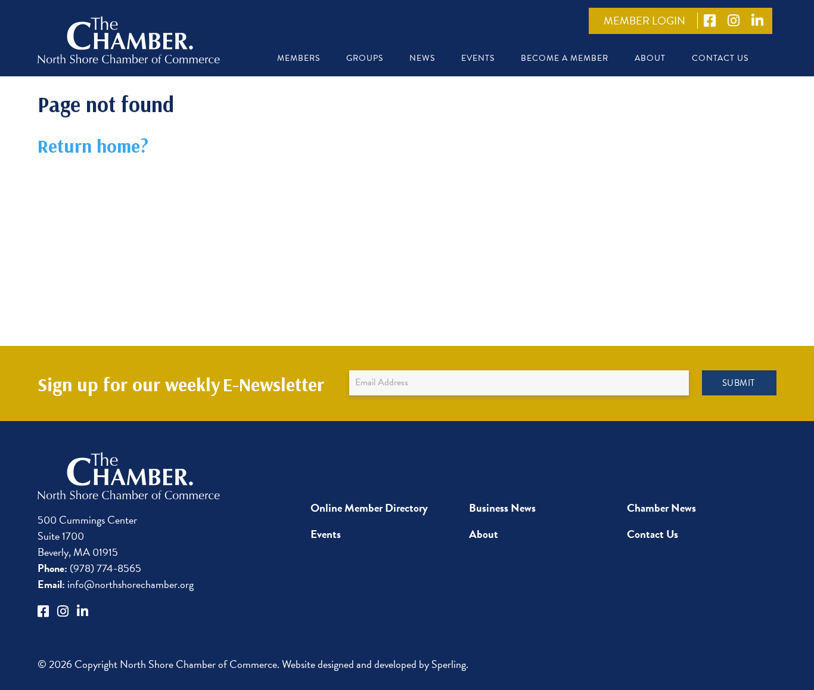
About (650, 58)
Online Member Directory (369, 507)
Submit (738, 382)
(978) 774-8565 (89, 568)
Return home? (93, 145)
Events (478, 58)
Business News (502, 507)
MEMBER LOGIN (644, 21)
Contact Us (720, 58)
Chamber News (661, 507)
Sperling (448, 664)
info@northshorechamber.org (116, 584)
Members (298, 58)
